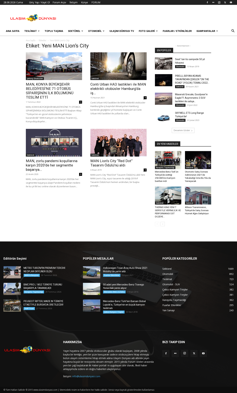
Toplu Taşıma (54, 31)
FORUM (95, 2)
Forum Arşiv (59, 2)
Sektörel (74, 31)
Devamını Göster (182, 130)
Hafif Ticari (29, 308)
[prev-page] (157, 224)
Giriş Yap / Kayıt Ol (39, 2)
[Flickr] (213, 2)
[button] (233, 31)
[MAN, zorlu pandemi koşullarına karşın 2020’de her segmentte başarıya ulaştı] (54, 143)
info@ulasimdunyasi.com (86, 376)
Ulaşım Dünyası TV (121, 31)
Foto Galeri (147, 31)
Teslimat (30, 31)
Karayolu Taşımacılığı (165, 167)
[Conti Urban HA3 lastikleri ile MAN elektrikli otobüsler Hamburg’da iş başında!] (118, 66)
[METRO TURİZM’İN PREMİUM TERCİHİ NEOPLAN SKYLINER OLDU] (12, 272)
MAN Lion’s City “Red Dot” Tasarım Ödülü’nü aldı (111, 163)
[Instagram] (219, 2)
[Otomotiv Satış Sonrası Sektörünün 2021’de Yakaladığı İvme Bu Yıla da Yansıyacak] (198, 160)
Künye (84, 2)
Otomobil (95, 31)
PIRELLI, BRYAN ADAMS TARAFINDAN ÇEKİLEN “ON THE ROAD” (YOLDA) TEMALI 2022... (192, 79)
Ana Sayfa (12, 31)
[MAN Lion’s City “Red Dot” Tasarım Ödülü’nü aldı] (118, 143)
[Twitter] (225, 2)
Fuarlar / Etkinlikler (177, 31)
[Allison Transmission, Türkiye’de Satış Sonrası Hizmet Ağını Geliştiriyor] (198, 196)
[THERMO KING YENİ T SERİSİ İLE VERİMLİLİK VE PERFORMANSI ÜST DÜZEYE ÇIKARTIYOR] (168, 196)
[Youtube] (231, 2)
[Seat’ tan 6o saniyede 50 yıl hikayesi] (163, 64)
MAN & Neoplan (32, 275)
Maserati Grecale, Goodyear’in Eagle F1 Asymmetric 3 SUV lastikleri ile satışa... (191, 98)
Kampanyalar (206, 31)
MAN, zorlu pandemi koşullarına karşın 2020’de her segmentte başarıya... (51, 165)
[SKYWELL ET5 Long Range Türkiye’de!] (163, 117)
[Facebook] (207, 2)
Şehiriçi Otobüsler (35, 78)
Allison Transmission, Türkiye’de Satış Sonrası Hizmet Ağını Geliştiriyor (197, 210)
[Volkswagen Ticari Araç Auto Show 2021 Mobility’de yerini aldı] (91, 272)
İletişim (74, 2)
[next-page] (162, 224)
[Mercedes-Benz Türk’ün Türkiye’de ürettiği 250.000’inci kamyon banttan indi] (168, 160)
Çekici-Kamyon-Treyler (114, 312)
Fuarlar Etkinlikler (111, 275)
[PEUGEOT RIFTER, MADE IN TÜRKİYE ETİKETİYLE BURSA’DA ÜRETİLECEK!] (12, 305)
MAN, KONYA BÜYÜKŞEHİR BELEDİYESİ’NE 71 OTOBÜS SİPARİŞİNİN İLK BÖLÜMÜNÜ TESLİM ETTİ (49, 90)
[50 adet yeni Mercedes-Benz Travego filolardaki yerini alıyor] (91, 289)
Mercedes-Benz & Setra (114, 292)
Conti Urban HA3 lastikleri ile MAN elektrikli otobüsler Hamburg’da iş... (118, 88)
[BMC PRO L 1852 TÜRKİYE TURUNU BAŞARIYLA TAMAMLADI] (12, 289)
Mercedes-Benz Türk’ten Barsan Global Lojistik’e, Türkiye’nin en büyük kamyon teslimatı (124, 305)
